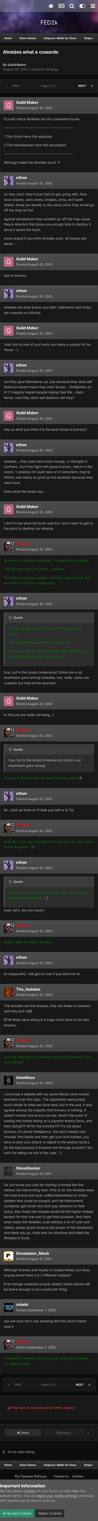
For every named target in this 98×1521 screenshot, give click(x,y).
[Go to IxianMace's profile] (8, 1080)
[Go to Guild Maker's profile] (8, 105)
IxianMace (25, 1077)
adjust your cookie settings (57, 1496)
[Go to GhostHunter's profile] (8, 1171)
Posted (34, 108)
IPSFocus (40, 1476)
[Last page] (91, 85)
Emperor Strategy (45, 69)
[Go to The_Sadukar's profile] (8, 992)
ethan (21, 177)
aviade (22, 1304)
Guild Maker (17, 65)
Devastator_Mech (32, 1253)
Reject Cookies (50, 1513)
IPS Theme (22, 1476)
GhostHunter (28, 1168)
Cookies (77, 1476)
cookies (30, 1491)
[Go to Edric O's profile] (8, 546)
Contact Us (61, 1476)
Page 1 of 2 (49, 86)
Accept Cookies (18, 1513)
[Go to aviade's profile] (8, 1307)
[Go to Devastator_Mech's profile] (8, 1256)
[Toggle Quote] (11, 617)
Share (24, 1433)
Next (82, 86)
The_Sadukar (28, 989)
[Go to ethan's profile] (8, 180)
